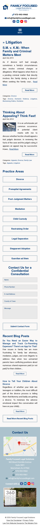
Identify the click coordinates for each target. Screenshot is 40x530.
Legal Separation (20, 238)
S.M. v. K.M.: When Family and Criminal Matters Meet (17, 51)
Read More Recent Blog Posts (20, 418)
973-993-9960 (21, 14)
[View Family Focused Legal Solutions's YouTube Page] (22, 22)
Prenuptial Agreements (20, 189)
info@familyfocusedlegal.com (21, 18)
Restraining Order (20, 229)
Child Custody (20, 219)
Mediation (20, 209)
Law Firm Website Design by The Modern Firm (20, 523)
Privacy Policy (28, 520)
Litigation (33, 99)
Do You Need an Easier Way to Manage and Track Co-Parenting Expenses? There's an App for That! (20, 343)
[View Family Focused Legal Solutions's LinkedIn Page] (18, 22)
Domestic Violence (22, 99)
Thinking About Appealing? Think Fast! (19, 114)
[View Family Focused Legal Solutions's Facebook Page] (14, 22)
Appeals (14, 160)
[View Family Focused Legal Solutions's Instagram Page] (25, 22)
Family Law (28, 160)
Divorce (14, 96)
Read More (29, 90)
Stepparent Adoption (20, 248)
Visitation (20, 101)
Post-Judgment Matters (20, 199)
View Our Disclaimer (14, 520)
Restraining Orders (9, 101)
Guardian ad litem (20, 258)
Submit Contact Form (20, 326)
